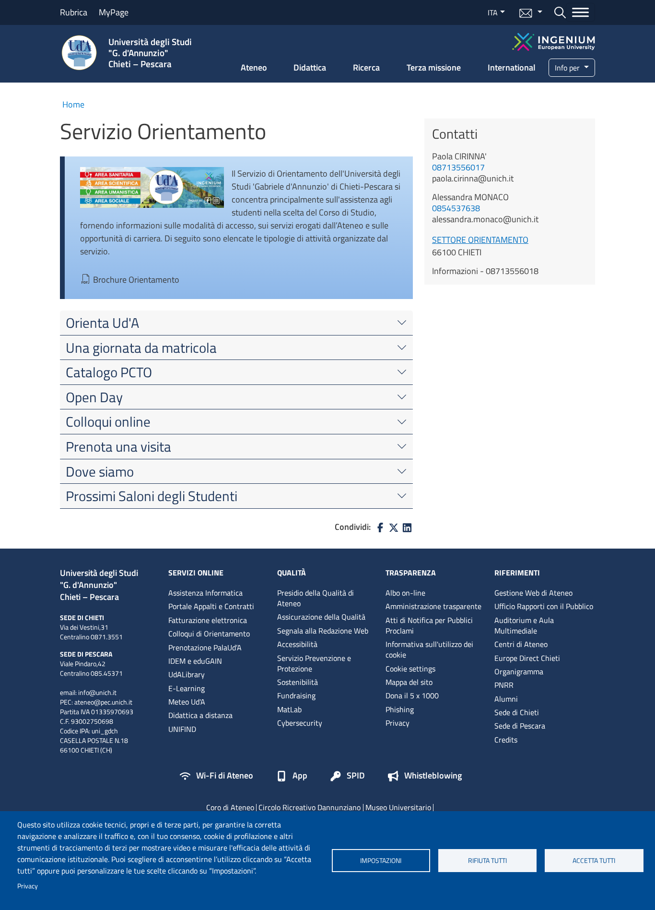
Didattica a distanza (200, 715)
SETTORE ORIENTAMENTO (480, 239)
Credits (505, 739)
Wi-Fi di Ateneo (224, 776)
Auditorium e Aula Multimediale (524, 625)
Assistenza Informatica (205, 593)
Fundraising (296, 695)
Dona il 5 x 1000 (412, 695)
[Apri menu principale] (580, 12)
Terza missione (434, 67)
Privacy (27, 886)
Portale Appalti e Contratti (211, 606)
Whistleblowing (433, 776)
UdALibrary (186, 674)
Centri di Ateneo (521, 644)
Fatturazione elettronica (207, 620)
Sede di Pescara (519, 725)
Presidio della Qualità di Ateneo (315, 598)
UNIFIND (182, 729)
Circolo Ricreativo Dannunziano (309, 807)
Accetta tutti (594, 860)
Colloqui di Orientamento (209, 633)
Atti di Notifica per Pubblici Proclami (429, 625)
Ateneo (254, 67)
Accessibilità (297, 644)
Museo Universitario (398, 807)
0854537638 (456, 208)
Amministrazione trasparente (433, 606)
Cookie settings (410, 668)
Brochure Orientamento (136, 279)
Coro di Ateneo (230, 807)
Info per (568, 67)
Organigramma (518, 671)
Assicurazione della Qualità (321, 617)
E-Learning (186, 688)
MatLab (289, 709)
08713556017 (458, 167)
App (299, 776)
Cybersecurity (299, 723)
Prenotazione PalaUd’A (205, 647)
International (512, 67)
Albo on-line (405, 593)
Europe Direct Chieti (527, 658)
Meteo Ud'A (186, 701)
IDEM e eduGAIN (195, 661)
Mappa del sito (409, 682)
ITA (493, 12)
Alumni (506, 699)
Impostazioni (380, 860)
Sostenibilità (297, 682)
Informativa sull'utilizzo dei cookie (429, 649)
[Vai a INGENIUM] (553, 40)
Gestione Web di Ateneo (533, 593)
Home (73, 104)
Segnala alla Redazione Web (322, 630)
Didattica (309, 67)
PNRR (504, 685)
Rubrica (73, 12)
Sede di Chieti (516, 712)
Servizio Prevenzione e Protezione (314, 663)
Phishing (400, 709)
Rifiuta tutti (487, 860)
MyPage (114, 12)
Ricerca (366, 67)
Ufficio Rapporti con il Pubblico (543, 606)
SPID (356, 776)
